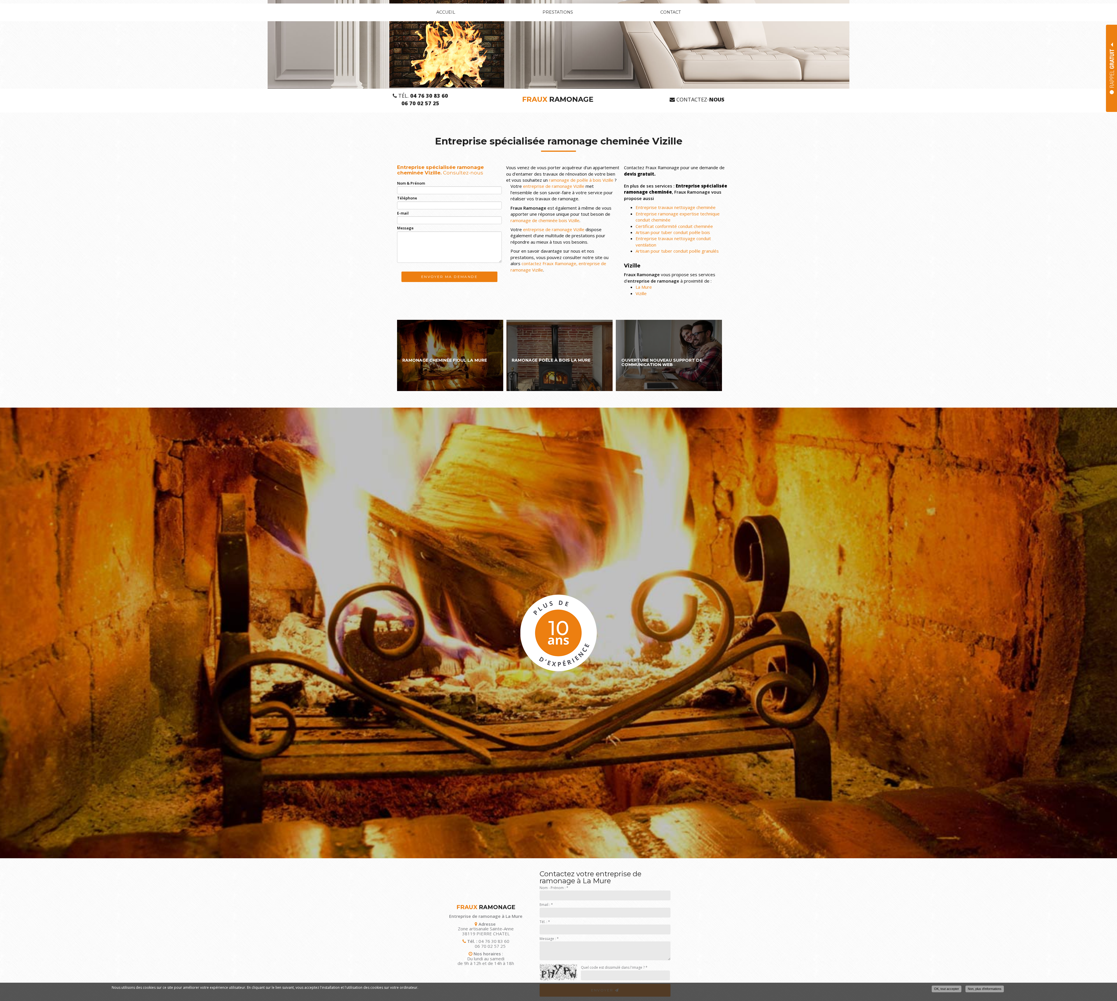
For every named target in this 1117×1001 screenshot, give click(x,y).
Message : (549, 938)
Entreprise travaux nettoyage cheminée (676, 207)
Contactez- (699, 99)
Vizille (641, 293)
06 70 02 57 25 (490, 946)
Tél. (422, 96)
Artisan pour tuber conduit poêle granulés (677, 251)
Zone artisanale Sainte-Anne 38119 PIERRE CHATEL (486, 931)
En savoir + (450, 355)
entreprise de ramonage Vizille (553, 186)
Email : (546, 904)
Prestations (558, 12)
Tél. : (545, 921)
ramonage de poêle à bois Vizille (581, 180)
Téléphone (407, 198)
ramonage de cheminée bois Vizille (545, 220)
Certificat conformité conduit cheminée (674, 226)
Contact (670, 12)
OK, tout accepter (946, 989)
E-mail (403, 213)
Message (405, 228)
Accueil (445, 12)
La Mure (644, 287)
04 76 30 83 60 (494, 941)
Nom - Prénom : (554, 887)
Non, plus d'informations (985, 989)
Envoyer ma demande (449, 276)
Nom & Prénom (411, 183)
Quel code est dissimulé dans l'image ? (614, 967)
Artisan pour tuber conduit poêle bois (673, 232)
